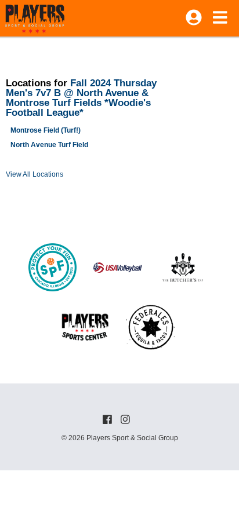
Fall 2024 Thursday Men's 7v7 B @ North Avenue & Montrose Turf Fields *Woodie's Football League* (81, 98)
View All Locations (34, 174)
